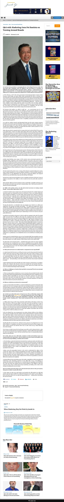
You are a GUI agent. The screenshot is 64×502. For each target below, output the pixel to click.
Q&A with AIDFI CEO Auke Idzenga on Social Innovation (11, 494)
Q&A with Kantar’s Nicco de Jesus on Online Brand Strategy (12, 456)
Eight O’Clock (18, 295)
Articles (6, 406)
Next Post (6, 403)
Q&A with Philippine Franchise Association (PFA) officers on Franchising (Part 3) (32, 457)
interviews (5, 24)
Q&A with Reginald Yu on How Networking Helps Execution (32, 494)
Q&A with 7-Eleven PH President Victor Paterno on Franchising (12, 475)
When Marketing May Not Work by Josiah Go (19, 409)
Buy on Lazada (48, 102)
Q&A (10, 24)
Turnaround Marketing (14, 386)
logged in (12, 397)
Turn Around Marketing (16, 24)
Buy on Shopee (54, 102)
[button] (52, 17)
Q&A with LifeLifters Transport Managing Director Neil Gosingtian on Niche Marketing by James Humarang (32, 476)
